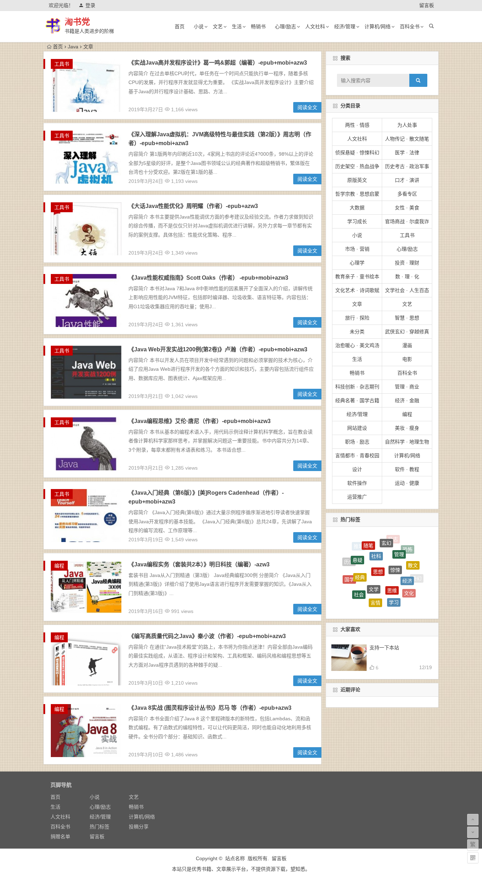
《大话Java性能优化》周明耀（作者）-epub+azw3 (193, 206)
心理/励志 (285, 26)
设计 (357, 469)
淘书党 (77, 21)
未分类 (357, 331)
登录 (90, 5)
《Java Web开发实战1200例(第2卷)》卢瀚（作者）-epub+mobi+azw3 (217, 349)
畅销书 (258, 26)
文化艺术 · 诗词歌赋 (357, 290)
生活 (237, 26)
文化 (409, 577)
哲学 (411, 592)
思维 (392, 560)
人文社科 (315, 26)
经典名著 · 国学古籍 (357, 400)
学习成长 (357, 221)
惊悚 (395, 545)
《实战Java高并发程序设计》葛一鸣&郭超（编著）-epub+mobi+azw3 (217, 63)
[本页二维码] (472, 857)
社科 (376, 538)
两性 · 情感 (357, 125)
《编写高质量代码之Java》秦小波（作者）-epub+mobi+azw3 (207, 636)
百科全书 (410, 26)
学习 (394, 579)
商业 (364, 592)
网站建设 (357, 428)
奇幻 (417, 574)
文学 (374, 558)
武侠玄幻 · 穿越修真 (407, 331)
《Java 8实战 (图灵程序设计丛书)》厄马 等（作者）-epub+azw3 (209, 708)
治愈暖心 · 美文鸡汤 (357, 345)
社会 (359, 574)
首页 (180, 26)
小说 (199, 26)
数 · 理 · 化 (407, 276)
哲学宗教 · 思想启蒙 (357, 194)
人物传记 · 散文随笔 (407, 139)
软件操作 (357, 483)
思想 (378, 544)
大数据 (357, 207)
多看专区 (407, 194)
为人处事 (407, 125)
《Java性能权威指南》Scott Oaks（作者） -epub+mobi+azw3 (208, 278)
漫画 (407, 345)
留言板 (426, 5)
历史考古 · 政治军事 (407, 166)
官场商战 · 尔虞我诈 (407, 221)
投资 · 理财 (407, 263)
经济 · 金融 (407, 400)
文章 (357, 304)
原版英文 (357, 180)
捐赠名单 (60, 836)
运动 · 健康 (407, 483)
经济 (407, 559)
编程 (59, 566)
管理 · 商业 (407, 386)
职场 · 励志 (357, 442)
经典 (360, 554)
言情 (375, 577)
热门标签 (99, 826)
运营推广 (357, 497)
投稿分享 (139, 826)
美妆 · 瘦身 (407, 428)
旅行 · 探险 (357, 318)
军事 (382, 595)
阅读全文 (307, 107)
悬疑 (357, 547)
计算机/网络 (377, 26)
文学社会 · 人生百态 (407, 290)
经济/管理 (344, 26)
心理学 (357, 263)
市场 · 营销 (357, 249)
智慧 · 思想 (407, 318)
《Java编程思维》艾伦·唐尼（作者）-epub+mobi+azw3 (199, 421)
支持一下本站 (384, 647)
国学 (349, 568)
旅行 (363, 602)
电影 (407, 359)
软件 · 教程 (407, 469)
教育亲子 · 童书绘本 (357, 276)
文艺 (218, 26)
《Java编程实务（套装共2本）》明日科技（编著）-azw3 (199, 564)
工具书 (61, 64)
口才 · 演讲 (407, 180)
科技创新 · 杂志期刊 (357, 386)
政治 (379, 605)
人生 (400, 595)
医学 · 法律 (407, 152)
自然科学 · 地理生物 (407, 442)
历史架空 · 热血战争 (357, 166)
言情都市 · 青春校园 (357, 455)
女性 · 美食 (407, 207)
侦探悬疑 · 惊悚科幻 (357, 152)
